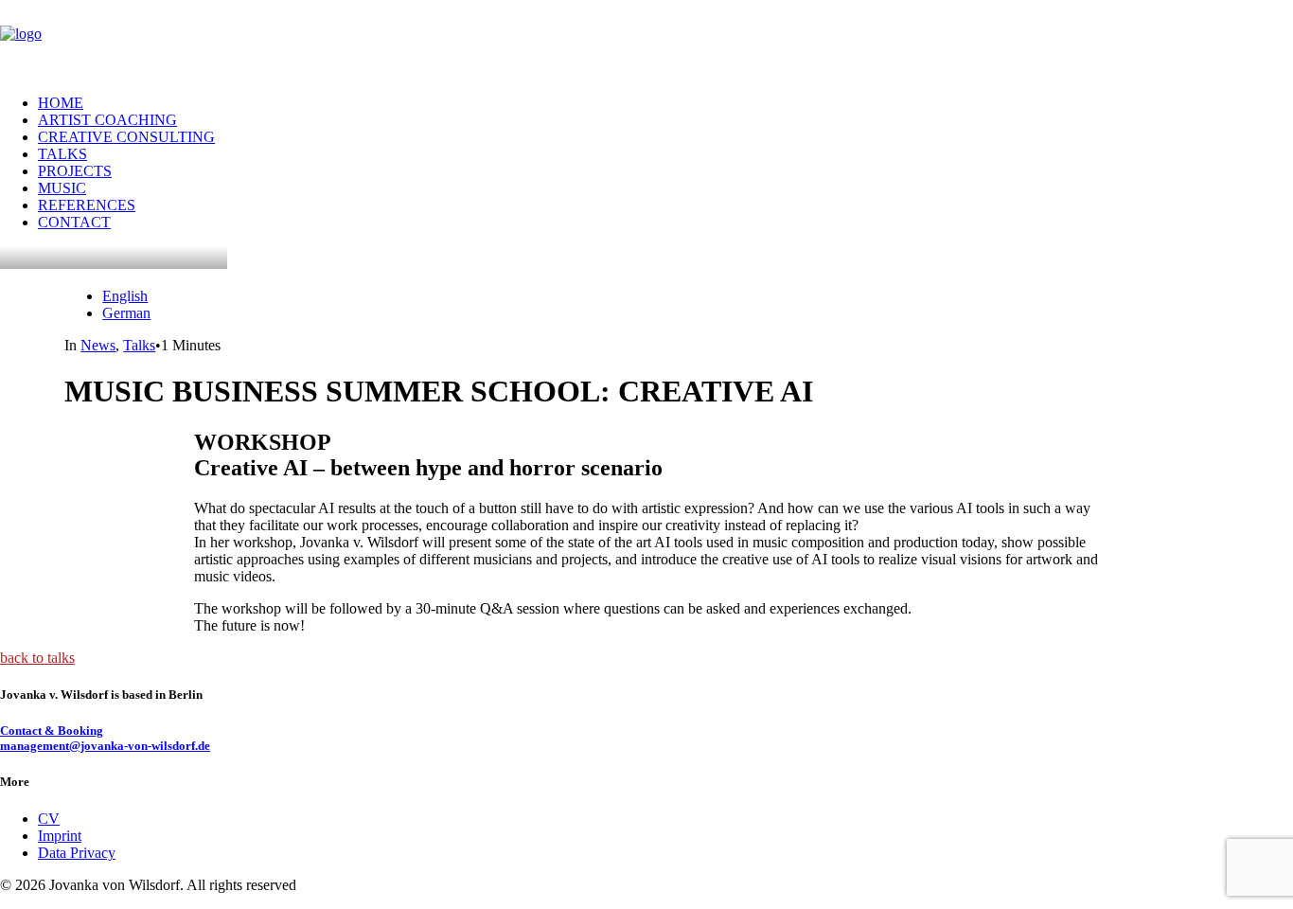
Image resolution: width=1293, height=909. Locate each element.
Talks (139, 345)
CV (49, 819)
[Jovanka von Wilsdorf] (646, 40)
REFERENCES (86, 205)
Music (62, 188)
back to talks (37, 658)
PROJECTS (75, 171)
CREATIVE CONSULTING (126, 137)
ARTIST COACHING (107, 120)
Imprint (59, 836)
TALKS (62, 154)
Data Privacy (76, 853)
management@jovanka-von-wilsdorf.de (105, 746)
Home (60, 103)
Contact (74, 222)
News (97, 345)
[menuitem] (665, 103)
